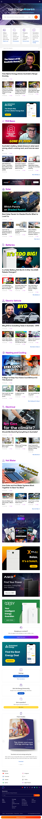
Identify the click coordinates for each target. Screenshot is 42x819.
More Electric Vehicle (34, 346)
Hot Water (11, 460)
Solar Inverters (24, 802)
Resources (33, 802)
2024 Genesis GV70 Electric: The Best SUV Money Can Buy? (20, 340)
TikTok (25, 779)
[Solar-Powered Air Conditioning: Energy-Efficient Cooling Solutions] (34, 440)
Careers (21, 813)
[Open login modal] (39, 1)
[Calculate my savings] (36, 36)
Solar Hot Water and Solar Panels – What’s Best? (7, 502)
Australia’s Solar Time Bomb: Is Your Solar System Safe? (21, 287)
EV (12, 805)
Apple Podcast (27, 782)
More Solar (36, 239)
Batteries (10, 245)
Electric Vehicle (13, 300)
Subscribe (21, 693)
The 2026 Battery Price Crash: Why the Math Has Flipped (7, 287)
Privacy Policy (16, 813)
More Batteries (36, 294)
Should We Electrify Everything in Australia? (20, 432)
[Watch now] (6, 36)
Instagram (26, 773)
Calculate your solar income (21, 676)
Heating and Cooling (16, 352)
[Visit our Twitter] (27, 787)
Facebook (7, 776)
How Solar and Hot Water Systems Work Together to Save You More (18, 486)
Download (15, 761)
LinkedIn (6, 779)
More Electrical (36, 454)
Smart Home (14, 806)
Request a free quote (21, 817)
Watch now (21, 518)
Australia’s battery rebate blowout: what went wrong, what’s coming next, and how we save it (20, 148)
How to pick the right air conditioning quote (7, 395)
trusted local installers (27, 12)
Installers (3, 802)
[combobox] (16, 17)
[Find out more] (26, 36)
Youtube (6, 773)
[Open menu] (1, 1)
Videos (3, 800)
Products (23, 799)
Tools (33, 799)
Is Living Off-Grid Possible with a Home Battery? (20, 231)
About (4, 813)
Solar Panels (24, 800)
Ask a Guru (21, 707)
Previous (3, 741)
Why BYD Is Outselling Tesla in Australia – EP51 (20, 326)
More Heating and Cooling (33, 401)
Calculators (34, 800)
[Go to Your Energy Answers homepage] (20, 1)
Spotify (6, 782)
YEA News (10, 121)
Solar (8, 189)
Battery (13, 802)
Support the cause (21, 637)
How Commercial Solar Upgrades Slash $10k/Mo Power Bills (34, 90)
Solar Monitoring (25, 805)
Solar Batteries (24, 803)
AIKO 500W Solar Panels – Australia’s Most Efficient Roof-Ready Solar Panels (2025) (7, 167)
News (3, 799)
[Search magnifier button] (38, 48)
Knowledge (14, 799)
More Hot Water (35, 508)
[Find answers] (16, 36)
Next (38, 741)
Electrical (10, 407)
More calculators (21, 679)
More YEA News (35, 174)
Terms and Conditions (9, 813)
